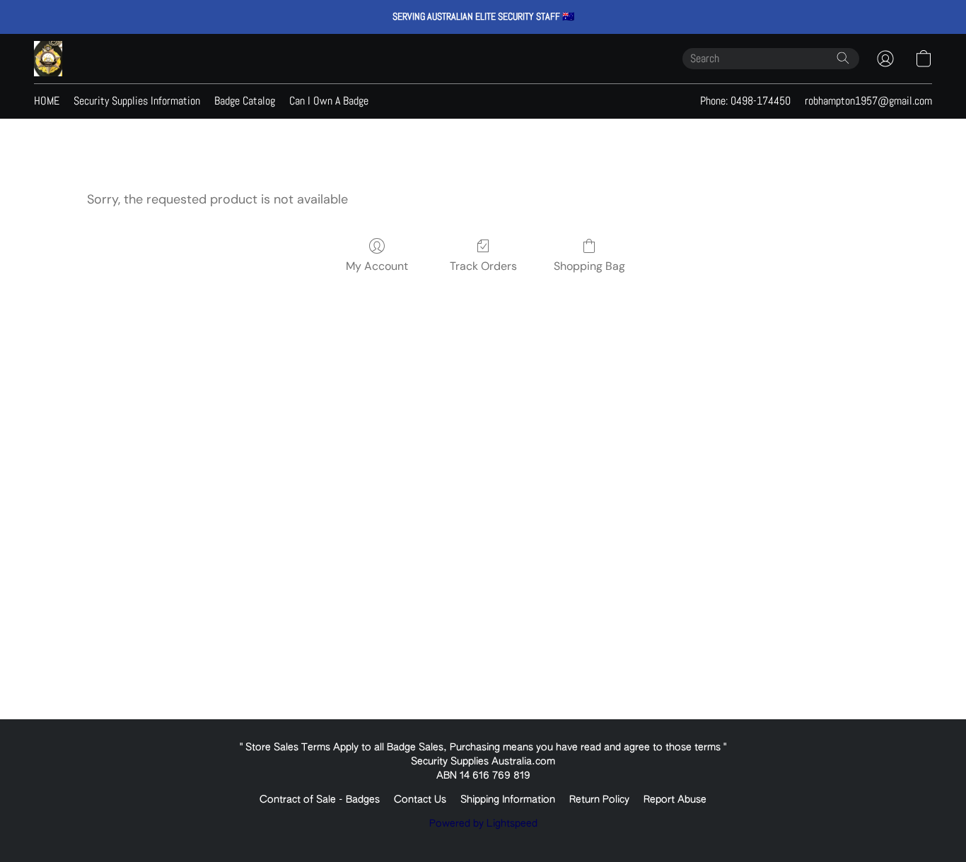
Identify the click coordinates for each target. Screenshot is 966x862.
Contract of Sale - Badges (320, 800)
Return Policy (599, 800)
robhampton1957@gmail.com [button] (868, 100)
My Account (377, 266)
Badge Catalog (244, 100)
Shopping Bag (589, 266)
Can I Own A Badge (328, 100)
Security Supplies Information (137, 100)
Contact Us (420, 800)
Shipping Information (507, 800)
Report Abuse (675, 800)
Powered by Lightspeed (483, 824)
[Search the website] (843, 58)
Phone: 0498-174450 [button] (745, 100)
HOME (46, 100)
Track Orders (483, 266)
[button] (48, 58)
